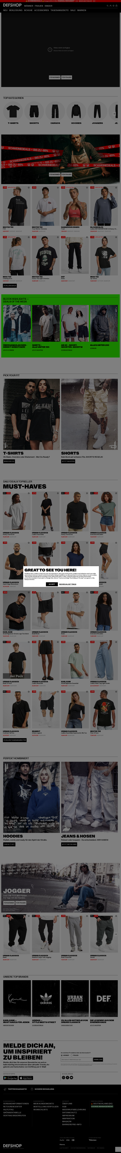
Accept (52, 584)
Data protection (29, 579)
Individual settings (67, 584)
